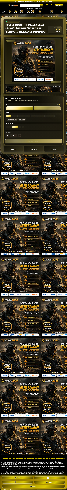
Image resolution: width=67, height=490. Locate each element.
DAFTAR (18, 482)
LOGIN (50, 478)
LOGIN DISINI (47, 108)
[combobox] (30, 5)
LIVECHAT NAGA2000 (34, 141)
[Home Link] (13, 5)
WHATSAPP (50, 481)
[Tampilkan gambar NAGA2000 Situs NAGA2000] (48, 89)
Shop (5, 6)
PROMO (18, 478)
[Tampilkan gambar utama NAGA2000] (19, 88)
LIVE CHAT (34, 485)
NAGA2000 (3, 461)
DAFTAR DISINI (20, 108)
